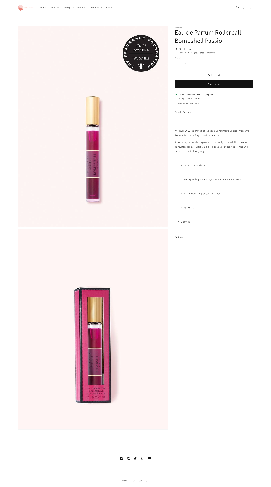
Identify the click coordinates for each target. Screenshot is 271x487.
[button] (68, 7)
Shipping (191, 53)
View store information (189, 103)
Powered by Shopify (141, 481)
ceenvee (131, 481)
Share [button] (181, 237)
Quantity (179, 58)
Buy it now (214, 84)
